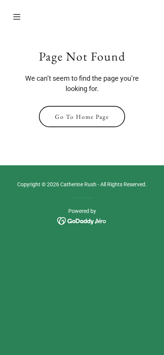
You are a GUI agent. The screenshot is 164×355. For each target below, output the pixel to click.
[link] (82, 220)
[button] (20, 16)
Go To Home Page (82, 117)
